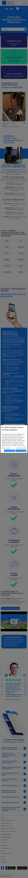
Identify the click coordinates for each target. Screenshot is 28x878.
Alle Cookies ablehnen (9, 450)
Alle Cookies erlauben (21, 450)
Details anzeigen (6, 448)
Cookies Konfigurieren (21, 448)
